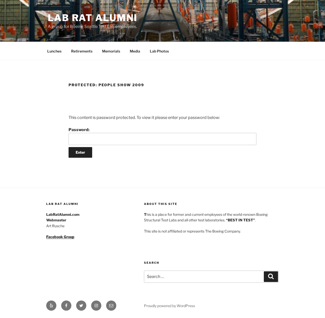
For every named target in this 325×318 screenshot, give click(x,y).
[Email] (111, 306)
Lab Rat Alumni (93, 17)
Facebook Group (60, 237)
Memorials (111, 51)
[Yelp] (51, 306)
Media (135, 51)
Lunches (54, 51)
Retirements (81, 51)
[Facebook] (66, 306)
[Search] (271, 276)
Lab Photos (159, 51)
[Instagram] (96, 306)
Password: (79, 129)
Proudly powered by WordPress (169, 306)
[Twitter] (81, 306)
